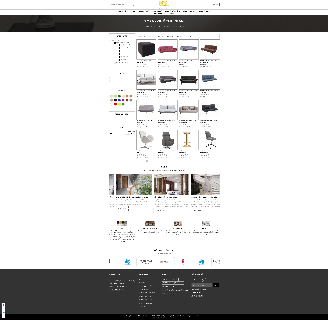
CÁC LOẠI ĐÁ (179, 283)
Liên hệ (177, 293)
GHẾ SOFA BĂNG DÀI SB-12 (208, 60)
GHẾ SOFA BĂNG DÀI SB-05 (188, 121)
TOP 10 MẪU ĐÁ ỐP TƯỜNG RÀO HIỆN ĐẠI (124, 197)
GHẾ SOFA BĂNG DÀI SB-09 (188, 91)
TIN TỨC (175, 279)
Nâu (127, 100)
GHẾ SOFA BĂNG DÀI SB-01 (208, 121)
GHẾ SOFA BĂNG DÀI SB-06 (166, 121)
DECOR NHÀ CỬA (167, 293)
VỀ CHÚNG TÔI (167, 279)
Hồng (111, 100)
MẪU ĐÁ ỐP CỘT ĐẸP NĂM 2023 (158, 197)
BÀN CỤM (124, 65)
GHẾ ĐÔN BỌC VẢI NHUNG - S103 (188, 151)
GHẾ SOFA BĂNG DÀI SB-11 (145, 91)
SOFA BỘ (124, 51)
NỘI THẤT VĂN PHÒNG (119, 40)
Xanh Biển (119, 100)
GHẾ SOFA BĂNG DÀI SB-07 (145, 121)
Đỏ (115, 104)
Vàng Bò (131, 96)
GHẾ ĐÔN (124, 60)
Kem (123, 96)
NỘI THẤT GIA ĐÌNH (168, 290)
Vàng (119, 104)
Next (164, 161)
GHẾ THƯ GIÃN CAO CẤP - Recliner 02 (166, 151)
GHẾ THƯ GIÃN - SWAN (144, 151)
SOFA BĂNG (124, 54)
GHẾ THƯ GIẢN (125, 57)
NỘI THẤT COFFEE (182, 290)
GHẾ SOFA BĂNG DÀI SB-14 (187, 60)
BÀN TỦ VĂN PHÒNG (122, 63)
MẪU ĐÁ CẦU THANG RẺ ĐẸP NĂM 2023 (199, 197)
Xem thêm (115, 208)
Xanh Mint (111, 96)
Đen (115, 100)
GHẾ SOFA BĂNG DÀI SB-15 (166, 60)
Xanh (123, 104)
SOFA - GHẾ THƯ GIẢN (123, 43)
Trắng (111, 104)
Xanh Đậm (119, 96)
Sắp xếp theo (141, 36)
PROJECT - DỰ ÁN (168, 283)
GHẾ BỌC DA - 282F (206, 151)
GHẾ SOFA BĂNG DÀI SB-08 (209, 91)
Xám (131, 100)
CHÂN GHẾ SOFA (126, 48)
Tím (123, 100)
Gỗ (115, 96)
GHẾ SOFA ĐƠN (126, 45)
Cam (127, 96)
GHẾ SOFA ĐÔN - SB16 (144, 60)
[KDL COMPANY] (164, 4)
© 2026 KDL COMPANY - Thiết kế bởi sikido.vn (164, 318)
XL (124, 81)
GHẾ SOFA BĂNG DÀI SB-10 (166, 91)
